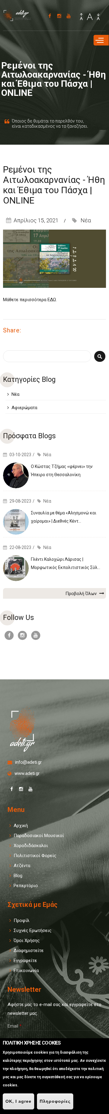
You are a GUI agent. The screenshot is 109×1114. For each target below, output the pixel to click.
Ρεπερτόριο (26, 885)
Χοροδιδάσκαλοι (31, 845)
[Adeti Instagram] (59, 16)
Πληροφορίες (55, 1101)
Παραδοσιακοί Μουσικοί (39, 835)
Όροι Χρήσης (27, 940)
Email (14, 1026)
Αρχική (21, 825)
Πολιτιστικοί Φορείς (35, 855)
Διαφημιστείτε (29, 950)
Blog (18, 875)
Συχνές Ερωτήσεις (32, 930)
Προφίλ (21, 920)
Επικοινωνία (26, 970)
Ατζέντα (22, 865)
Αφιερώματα (24, 407)
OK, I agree (18, 1101)
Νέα (86, 220)
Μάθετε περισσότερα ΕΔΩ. (30, 299)
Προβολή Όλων (81, 593)
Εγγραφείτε (25, 960)
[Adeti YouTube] (68, 16)
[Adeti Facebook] (50, 16)
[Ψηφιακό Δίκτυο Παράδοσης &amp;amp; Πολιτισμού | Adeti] (19, 18)
